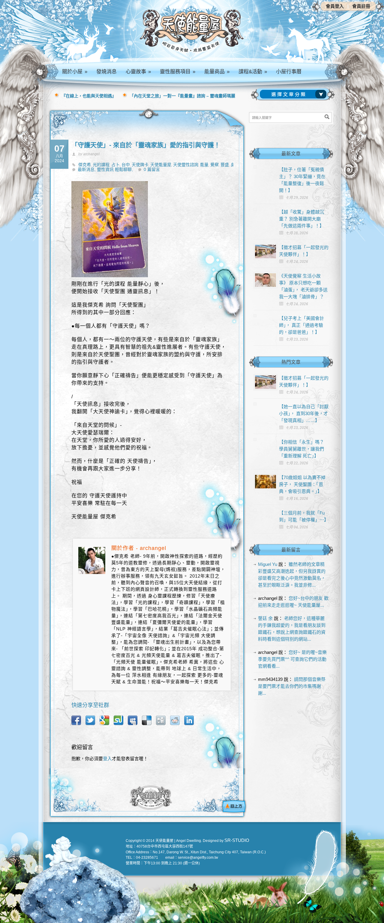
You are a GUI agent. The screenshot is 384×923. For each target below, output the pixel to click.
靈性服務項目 (177, 71)
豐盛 (224, 164)
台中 (126, 164)
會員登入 (335, 6)
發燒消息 (106, 71)
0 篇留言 (152, 169)
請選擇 (294, 94)
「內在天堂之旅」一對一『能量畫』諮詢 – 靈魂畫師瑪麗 (182, 95)
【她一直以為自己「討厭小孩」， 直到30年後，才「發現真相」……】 (303, 413)
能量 (204, 164)
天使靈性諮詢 (185, 164)
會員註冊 (361, 6)
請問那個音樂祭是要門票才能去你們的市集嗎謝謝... (292, 686)
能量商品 (217, 71)
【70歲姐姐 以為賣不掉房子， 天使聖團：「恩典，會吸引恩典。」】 (302, 484)
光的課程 (101, 164)
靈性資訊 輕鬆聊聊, (115, 169)
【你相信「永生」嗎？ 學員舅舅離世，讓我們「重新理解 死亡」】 (301, 448)
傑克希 (84, 164)
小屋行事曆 (289, 71)
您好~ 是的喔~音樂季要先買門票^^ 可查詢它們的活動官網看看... (292, 659)
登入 (107, 758)
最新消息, (87, 169)
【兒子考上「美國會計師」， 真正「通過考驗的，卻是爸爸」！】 (301, 325)
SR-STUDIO (236, 840)
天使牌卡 (140, 164)
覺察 (214, 164)
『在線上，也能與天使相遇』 (89, 95)
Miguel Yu (267, 564)
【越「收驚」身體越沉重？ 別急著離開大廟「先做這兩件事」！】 (301, 218)
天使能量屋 (160, 164)
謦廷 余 (265, 618)
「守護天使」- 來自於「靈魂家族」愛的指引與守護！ (145, 144)
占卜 (115, 164)
